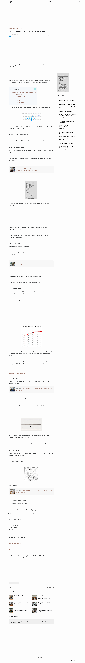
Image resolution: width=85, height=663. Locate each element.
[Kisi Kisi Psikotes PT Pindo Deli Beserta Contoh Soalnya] (34, 606)
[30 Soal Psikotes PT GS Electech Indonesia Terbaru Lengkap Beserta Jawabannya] (12, 391)
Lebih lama (12, 587)
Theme (68, 660)
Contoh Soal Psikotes (15, 543)
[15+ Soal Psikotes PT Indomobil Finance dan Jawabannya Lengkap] (11, 599)
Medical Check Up (50, 1)
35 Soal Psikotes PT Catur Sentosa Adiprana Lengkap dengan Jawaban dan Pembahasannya (67, 148)
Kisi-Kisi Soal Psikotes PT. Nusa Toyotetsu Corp (24, 92)
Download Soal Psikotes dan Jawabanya (20, 549)
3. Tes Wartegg (18, 100)
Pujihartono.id (14, 2)
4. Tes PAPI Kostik (19, 102)
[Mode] (76, 2)
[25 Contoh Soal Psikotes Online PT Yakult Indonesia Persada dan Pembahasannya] (12, 266)
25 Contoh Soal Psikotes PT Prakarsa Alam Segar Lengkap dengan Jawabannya (67, 127)
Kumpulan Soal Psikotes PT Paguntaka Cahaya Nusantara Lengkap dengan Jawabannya (44, 597)
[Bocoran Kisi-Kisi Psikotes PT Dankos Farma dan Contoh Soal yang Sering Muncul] (34, 612)
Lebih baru (49, 587)
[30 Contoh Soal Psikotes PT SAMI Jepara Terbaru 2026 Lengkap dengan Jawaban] (11, 612)
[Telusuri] (79, 2)
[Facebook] (36, 658)
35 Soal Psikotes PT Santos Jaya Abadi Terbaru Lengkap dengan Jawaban (21, 604)
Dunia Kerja (68, 1)
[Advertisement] (42, 16)
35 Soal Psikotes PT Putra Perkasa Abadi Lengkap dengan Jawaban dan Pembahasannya (67, 121)
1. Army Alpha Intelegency (21, 94)
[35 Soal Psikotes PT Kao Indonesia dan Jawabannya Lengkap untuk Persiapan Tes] (12, 493)
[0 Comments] (49, 35)
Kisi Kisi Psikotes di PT (13, 583)
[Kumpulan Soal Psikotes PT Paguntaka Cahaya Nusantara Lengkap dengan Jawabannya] (34, 599)
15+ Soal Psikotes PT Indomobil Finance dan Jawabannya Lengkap (21, 596)
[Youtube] (41, 658)
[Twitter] (38, 658)
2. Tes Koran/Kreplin (20, 96)
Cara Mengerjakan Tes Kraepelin (17, 373)
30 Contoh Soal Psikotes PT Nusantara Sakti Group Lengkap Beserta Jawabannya (67, 116)
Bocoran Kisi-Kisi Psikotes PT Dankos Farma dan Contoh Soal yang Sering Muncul (45, 610)
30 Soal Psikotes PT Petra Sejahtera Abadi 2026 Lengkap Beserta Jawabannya (67, 138)
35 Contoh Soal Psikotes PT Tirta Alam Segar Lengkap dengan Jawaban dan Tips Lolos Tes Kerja (67, 132)
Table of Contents (14, 89)
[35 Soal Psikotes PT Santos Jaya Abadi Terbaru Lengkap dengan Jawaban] (11, 606)
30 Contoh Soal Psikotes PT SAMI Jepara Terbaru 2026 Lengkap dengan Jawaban (21, 610)
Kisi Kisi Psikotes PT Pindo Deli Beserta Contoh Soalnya (44, 603)
